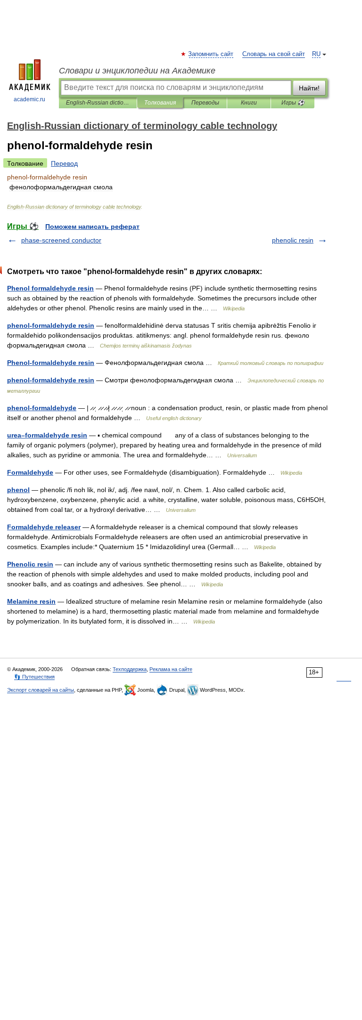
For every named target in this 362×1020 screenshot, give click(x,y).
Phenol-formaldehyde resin (50, 362)
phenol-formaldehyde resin (50, 325)
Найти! (309, 88)
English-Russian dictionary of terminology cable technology (98, 102)
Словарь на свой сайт (273, 54)
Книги (249, 102)
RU (316, 54)
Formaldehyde (30, 472)
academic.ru (29, 99)
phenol (18, 490)
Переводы (205, 102)
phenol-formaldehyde (41, 408)
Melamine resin (31, 601)
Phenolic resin (30, 564)
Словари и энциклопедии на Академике (137, 70)
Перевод (64, 163)
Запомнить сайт (211, 54)
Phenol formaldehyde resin (50, 288)
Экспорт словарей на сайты (40, 690)
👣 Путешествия (34, 677)
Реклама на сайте (170, 669)
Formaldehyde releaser (44, 527)
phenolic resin (292, 240)
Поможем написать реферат (92, 226)
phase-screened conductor (61, 240)
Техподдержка (130, 669)
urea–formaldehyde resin (47, 435)
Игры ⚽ (292, 102)
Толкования (160, 102)
